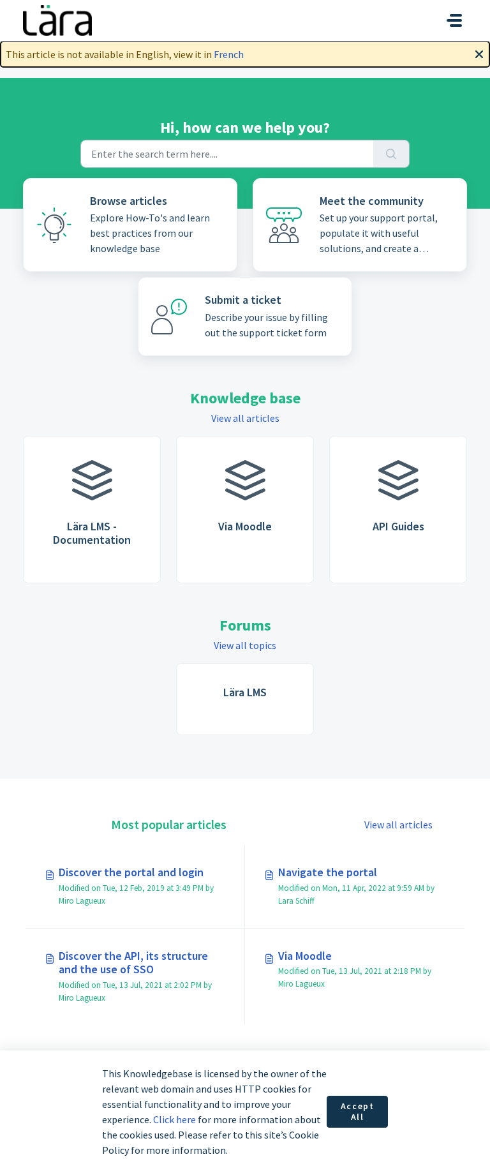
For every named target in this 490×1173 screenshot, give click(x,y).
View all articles (245, 418)
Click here (174, 1119)
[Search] (391, 154)
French (229, 54)
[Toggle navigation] (454, 20)
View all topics (245, 645)
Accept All (358, 1111)
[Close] (479, 52)
